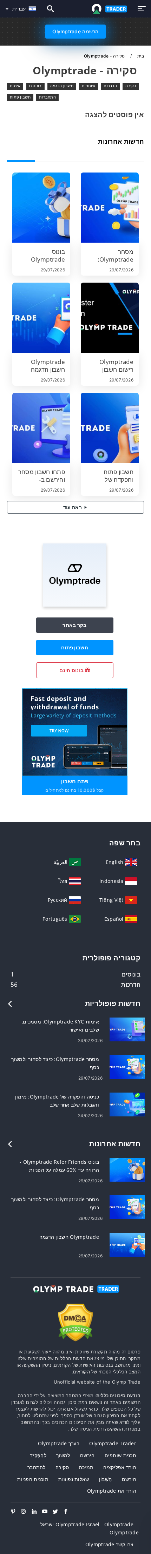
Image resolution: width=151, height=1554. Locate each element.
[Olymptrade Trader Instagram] (26, 1511)
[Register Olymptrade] (74, 731)
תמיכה (86, 1467)
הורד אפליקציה (119, 1467)
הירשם (87, 1455)
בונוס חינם (72, 670)
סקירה (130, 85)
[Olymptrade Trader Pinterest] (16, 1511)
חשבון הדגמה (61, 85)
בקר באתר (74, 625)
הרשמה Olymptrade (75, 31)
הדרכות (110, 85)
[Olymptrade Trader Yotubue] (47, 1511)
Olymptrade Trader (112, 1443)
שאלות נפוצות (73, 1479)
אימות (15, 85)
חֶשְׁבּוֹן (105, 1479)
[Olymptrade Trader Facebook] (68, 1511)
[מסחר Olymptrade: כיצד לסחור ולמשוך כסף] (110, 208)
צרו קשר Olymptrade (109, 1544)
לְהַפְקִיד (38, 1455)
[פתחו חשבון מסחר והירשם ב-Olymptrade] (41, 428)
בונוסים (35, 85)
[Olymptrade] (74, 605)
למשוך (63, 1455)
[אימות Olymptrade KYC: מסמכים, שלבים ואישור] (127, 1029)
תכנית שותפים (120, 1455)
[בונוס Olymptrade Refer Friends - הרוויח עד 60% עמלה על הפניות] (41, 208)
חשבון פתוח (20, 97)
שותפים (88, 85)
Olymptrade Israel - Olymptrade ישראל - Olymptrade (88, 1528)
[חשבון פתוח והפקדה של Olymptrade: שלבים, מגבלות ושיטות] (110, 428)
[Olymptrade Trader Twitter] (58, 1511)
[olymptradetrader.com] (108, 9)
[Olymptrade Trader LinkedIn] (37, 1511)
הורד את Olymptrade (111, 1490)
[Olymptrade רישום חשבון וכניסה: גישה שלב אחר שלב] (110, 318)
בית (140, 56)
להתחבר (36, 1467)
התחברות (47, 97)
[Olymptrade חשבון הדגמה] (41, 318)
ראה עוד (73, 507)
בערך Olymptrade (58, 1443)
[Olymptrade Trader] (75, 1295)
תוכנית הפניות (32, 1479)
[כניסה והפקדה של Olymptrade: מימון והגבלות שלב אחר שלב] (127, 1104)
